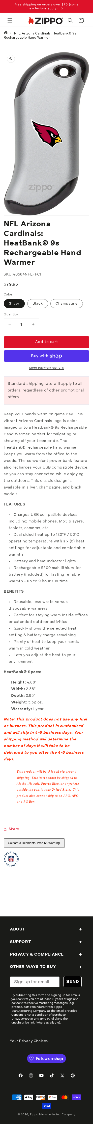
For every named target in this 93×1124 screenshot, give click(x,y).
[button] (9, 20)
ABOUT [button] (17, 929)
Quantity (11, 314)
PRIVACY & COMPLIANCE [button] (37, 954)
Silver (14, 303)
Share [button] (14, 829)
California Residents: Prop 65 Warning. (34, 843)
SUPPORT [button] (20, 942)
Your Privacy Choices (29, 1041)
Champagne (67, 303)
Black (37, 303)
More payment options (46, 367)
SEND (72, 981)
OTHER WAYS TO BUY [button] (33, 967)
